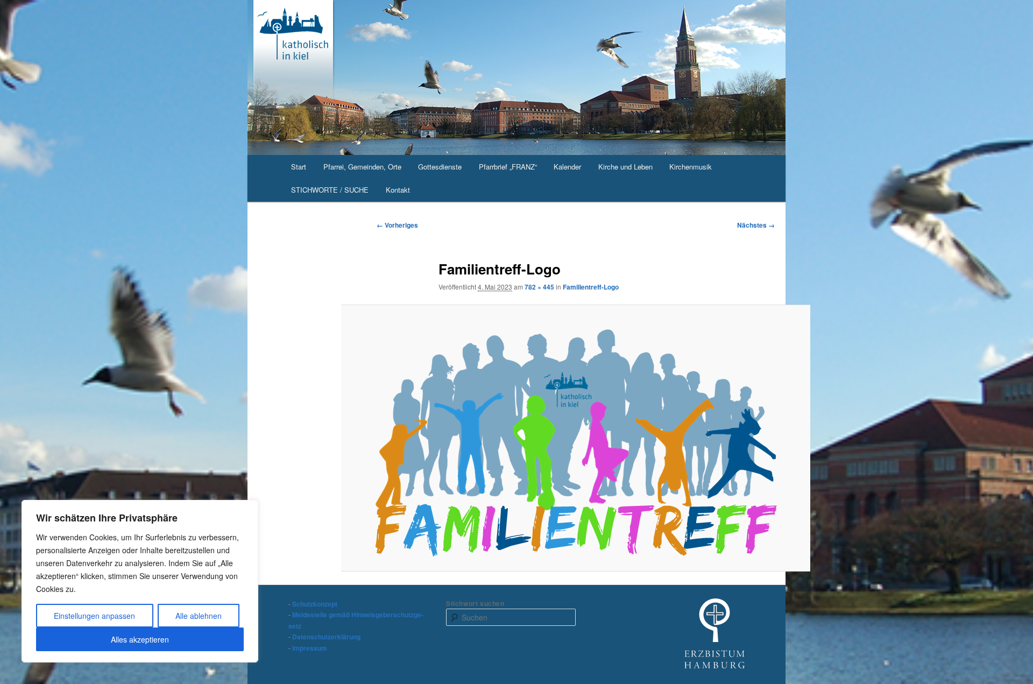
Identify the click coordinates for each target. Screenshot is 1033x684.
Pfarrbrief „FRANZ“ (508, 166)
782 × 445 (539, 287)
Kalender (567, 166)
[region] (140, 581)
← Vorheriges (397, 225)
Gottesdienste (440, 166)
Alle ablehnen (198, 615)
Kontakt (398, 190)
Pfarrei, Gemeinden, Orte (362, 166)
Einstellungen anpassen (94, 615)
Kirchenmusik (690, 166)
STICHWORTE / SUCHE (330, 190)
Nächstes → (756, 225)
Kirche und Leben (625, 166)
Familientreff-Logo (591, 287)
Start (298, 166)
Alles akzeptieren (140, 639)
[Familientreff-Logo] (576, 438)
